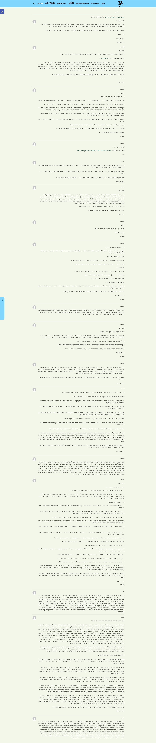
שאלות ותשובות (120, 17)
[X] (2, 300)
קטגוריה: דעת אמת (110, 17)
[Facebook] (2, 313)
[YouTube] (2, 317)
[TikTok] (2, 304)
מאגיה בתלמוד (104, 58)
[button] (2, 11)
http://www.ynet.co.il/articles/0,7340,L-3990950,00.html (94, 151)
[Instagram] (2, 308)
